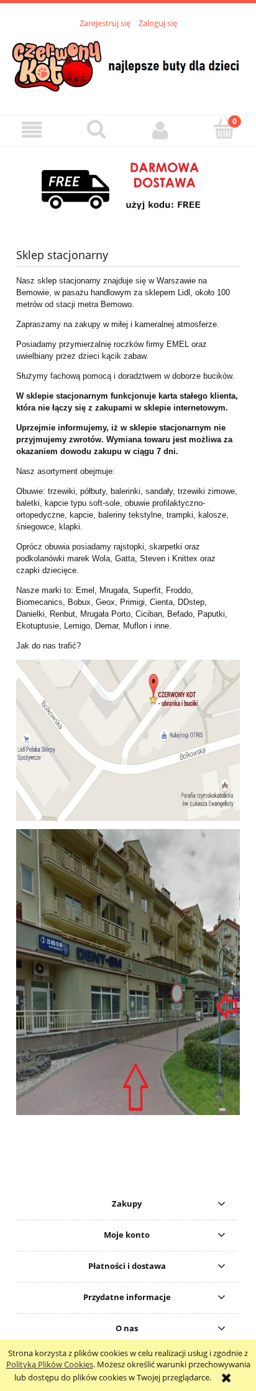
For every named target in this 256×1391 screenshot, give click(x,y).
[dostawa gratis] (128, 187)
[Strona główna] (128, 65)
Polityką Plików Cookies (49, 1364)
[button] (32, 130)
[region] (128, 187)
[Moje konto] (160, 130)
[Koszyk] (224, 129)
